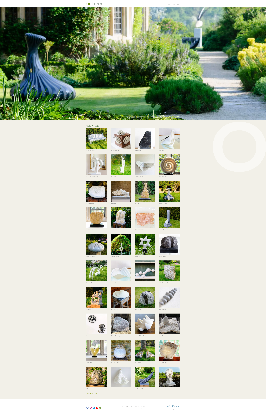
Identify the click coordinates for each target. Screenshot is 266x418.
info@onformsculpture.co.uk (136, 408)
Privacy (170, 409)
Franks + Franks (165, 409)
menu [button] (169, 4)
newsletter (176, 4)
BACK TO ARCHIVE (92, 393)
